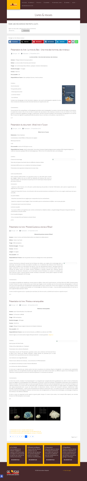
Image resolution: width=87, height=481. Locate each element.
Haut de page (67, 470)
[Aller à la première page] (10, 436)
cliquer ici (51, 334)
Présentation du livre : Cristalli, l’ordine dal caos (22, 430)
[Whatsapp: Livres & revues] (76, 41)
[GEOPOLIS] (13, 4)
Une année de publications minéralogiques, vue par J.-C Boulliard (26, 433)
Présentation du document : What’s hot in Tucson (29, 124)
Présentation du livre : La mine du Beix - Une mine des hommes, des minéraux (40, 49)
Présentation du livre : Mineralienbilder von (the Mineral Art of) (26, 431)
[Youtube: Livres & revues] (69, 41)
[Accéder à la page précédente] (13, 436)
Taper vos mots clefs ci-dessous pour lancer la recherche (22, 28)
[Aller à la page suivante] (30, 436)
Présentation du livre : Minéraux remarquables (26, 301)
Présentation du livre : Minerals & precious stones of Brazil (30, 226)
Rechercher (26, 30)
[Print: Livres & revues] (73, 41)
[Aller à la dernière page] (32, 436)
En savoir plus (15, 460)
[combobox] (14, 30)
